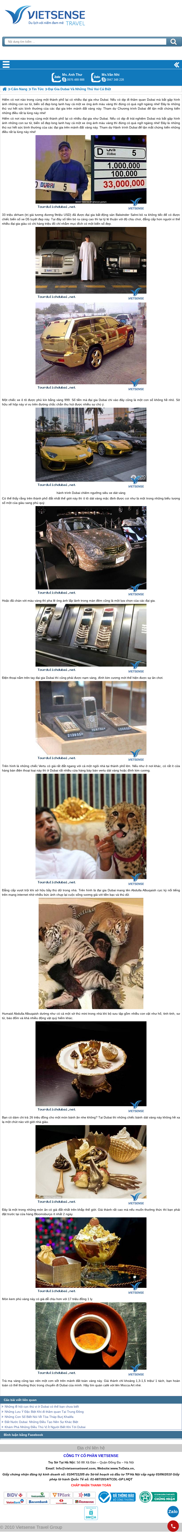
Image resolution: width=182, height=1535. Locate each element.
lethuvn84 (64, 79)
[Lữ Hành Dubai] (4, 89)
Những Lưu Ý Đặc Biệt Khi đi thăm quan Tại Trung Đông (44, 1411)
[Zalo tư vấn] (173, 1511)
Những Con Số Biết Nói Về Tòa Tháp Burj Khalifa (39, 1417)
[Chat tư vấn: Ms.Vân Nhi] (103, 79)
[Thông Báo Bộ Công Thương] (116, 1504)
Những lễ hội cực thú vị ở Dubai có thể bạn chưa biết (42, 1406)
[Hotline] (173, 1526)
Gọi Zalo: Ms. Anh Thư (56, 77)
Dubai (104, 118)
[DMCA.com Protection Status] (91, 1519)
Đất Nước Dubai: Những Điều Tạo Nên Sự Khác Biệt (41, 1422)
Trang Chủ (56, 14)
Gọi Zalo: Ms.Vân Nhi (96, 77)
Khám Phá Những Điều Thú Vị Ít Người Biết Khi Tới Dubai (45, 1427)
